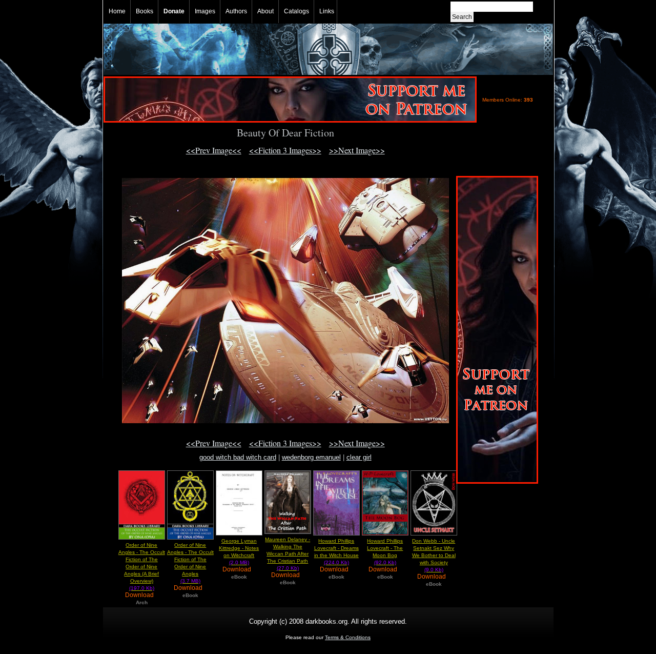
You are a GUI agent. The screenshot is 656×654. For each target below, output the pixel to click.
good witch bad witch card (237, 457)
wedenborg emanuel (311, 457)
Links (326, 11)
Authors (236, 11)
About (265, 11)
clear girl (359, 457)
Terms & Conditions (348, 637)
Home (117, 11)
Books (144, 11)
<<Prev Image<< (213, 150)
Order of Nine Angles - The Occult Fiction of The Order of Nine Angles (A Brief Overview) (141, 566)
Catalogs (296, 11)
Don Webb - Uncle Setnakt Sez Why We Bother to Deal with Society (434, 555)
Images (205, 11)
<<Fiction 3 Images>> (285, 150)
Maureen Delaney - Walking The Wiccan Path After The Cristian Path (287, 554)
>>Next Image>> (357, 150)
